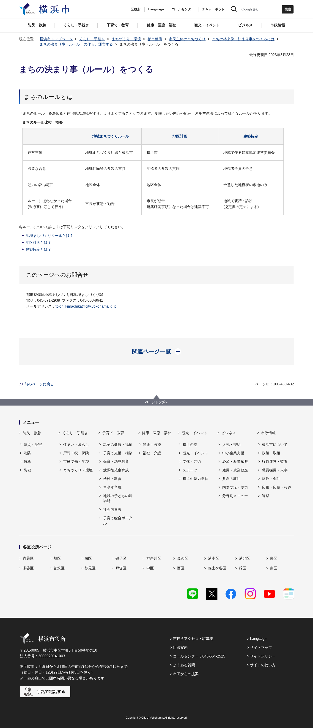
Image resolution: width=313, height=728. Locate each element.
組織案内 (180, 648)
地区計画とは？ (38, 242)
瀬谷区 (28, 568)
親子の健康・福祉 (117, 445)
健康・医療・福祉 (156, 433)
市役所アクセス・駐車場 (193, 639)
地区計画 (180, 136)
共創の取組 (231, 479)
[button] (156, 351)
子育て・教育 (113, 433)
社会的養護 (112, 509)
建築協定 (251, 136)
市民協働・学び (76, 461)
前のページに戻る (39, 384)
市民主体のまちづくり (187, 39)
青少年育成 (112, 487)
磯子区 (120, 558)
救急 (27, 461)
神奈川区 (153, 558)
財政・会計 (271, 479)
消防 (27, 453)
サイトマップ (261, 648)
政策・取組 (271, 453)
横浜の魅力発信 (195, 479)
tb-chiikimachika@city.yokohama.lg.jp (85, 306)
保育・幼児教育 (116, 461)
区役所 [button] (135, 9)
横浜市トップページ (56, 39)
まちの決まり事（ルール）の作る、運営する (76, 44)
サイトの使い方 (263, 665)
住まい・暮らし (76, 445)
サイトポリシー (263, 656)
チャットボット (213, 9)
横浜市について (275, 445)
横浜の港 (190, 445)
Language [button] (156, 9)
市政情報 (268, 433)
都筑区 (59, 568)
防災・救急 (32, 433)
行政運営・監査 (275, 461)
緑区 (242, 568)
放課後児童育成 (116, 470)
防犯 (27, 470)
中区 (150, 568)
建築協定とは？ (38, 249)
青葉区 (28, 558)
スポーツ (190, 470)
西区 (180, 568)
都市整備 (155, 39)
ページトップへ (156, 402)
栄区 (273, 558)
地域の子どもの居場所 (117, 498)
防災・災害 (33, 445)
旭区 (57, 558)
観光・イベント (194, 433)
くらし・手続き (92, 39)
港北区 (244, 558)
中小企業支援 (233, 453)
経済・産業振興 (235, 461)
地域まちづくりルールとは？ (49, 236)
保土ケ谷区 (217, 568)
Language (258, 639)
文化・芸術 (192, 461)
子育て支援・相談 (117, 453)
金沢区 (182, 558)
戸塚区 (120, 568)
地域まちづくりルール (110, 136)
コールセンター (183, 9)
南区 (273, 568)
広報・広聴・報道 (276, 487)
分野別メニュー (235, 496)
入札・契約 (231, 445)
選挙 (265, 496)
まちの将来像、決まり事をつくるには (243, 39)
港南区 (213, 558)
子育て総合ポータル (117, 520)
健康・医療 (152, 445)
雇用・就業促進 (235, 470)
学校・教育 (112, 479)
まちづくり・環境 (126, 39)
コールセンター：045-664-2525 (199, 656)
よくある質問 (184, 665)
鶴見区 (90, 568)
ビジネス (228, 433)
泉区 (88, 558)
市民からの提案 (186, 674)
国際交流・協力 (235, 487)
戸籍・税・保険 (76, 453)
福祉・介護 (152, 453)
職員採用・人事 (275, 470)
